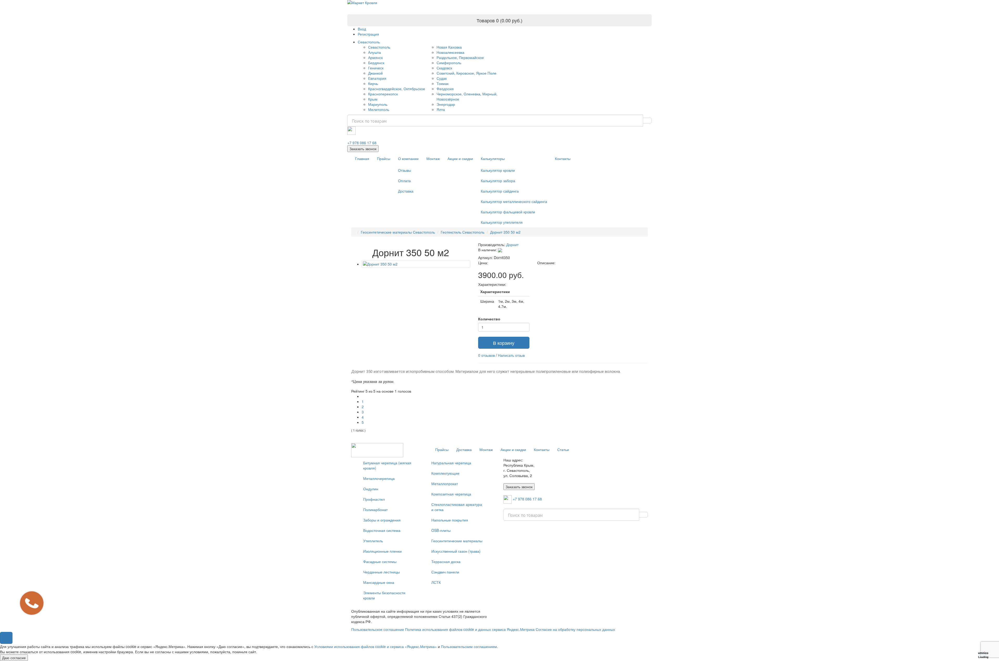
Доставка (405, 191)
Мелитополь (378, 109)
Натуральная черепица (451, 462)
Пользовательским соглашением (469, 646)
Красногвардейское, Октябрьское (396, 88)
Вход (362, 28)
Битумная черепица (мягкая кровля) (387, 465)
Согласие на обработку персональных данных (575, 629)
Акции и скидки (460, 158)
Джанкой (375, 73)
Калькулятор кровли (498, 170)
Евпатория (377, 78)
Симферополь (449, 62)
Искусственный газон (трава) (456, 551)
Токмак (443, 83)
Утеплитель (373, 540)
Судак (442, 78)
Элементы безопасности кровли (384, 595)
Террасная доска (445, 561)
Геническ (375, 67)
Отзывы (404, 170)
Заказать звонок (362, 148)
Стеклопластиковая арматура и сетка (456, 507)
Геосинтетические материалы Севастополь (398, 232)
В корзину (503, 342)
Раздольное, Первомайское (460, 57)
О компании (408, 158)
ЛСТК (436, 582)
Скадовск (444, 67)
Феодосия (445, 88)
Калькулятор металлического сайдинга (514, 201)
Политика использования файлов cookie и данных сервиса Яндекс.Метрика (470, 629)
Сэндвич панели (445, 571)
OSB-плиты (441, 530)
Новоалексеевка (450, 52)
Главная (362, 158)
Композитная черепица (451, 494)
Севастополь (369, 41)
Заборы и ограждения (382, 520)
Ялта (441, 109)
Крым (372, 99)
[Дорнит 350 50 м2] (416, 264)
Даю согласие (14, 657)
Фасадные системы (379, 561)
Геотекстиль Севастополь (462, 232)
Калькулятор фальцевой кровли (508, 211)
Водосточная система (381, 530)
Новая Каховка (449, 47)
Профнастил (374, 499)
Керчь (373, 83)
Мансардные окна (378, 582)
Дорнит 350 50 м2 (505, 232)
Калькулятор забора (498, 180)
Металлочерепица (379, 478)
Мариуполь (377, 104)
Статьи (563, 449)
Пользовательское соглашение (377, 629)
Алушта (374, 52)
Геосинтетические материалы (456, 540)
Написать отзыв (511, 355)
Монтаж (433, 158)
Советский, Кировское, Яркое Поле (466, 73)
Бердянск (376, 62)
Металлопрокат (444, 483)
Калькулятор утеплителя (502, 222)
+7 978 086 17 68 (361, 142)
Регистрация (368, 34)
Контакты (563, 158)
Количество (489, 318)
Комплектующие (445, 473)
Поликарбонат (375, 509)
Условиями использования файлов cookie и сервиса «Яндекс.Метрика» (375, 646)
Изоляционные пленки (382, 551)
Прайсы (383, 158)
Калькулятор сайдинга (500, 191)
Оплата (404, 180)
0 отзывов (486, 355)
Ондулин (370, 488)
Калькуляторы (493, 158)
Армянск (375, 57)
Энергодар (446, 104)
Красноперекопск (383, 93)
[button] (6, 638)
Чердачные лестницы (381, 571)
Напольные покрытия (449, 520)
